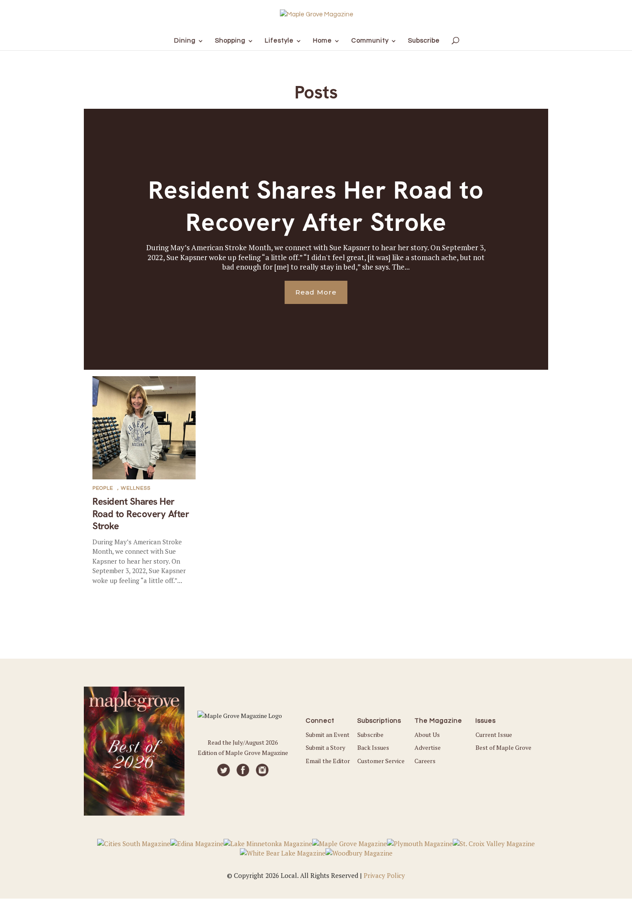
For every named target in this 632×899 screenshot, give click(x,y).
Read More (316, 292)
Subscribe (370, 734)
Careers (425, 761)
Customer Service (381, 761)
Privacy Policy (384, 875)
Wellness (135, 488)
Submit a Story (325, 747)
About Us (427, 734)
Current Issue (494, 734)
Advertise (427, 747)
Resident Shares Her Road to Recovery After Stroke (316, 206)
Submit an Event (328, 734)
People (102, 488)
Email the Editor (328, 761)
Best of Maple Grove (503, 747)
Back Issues (373, 747)
